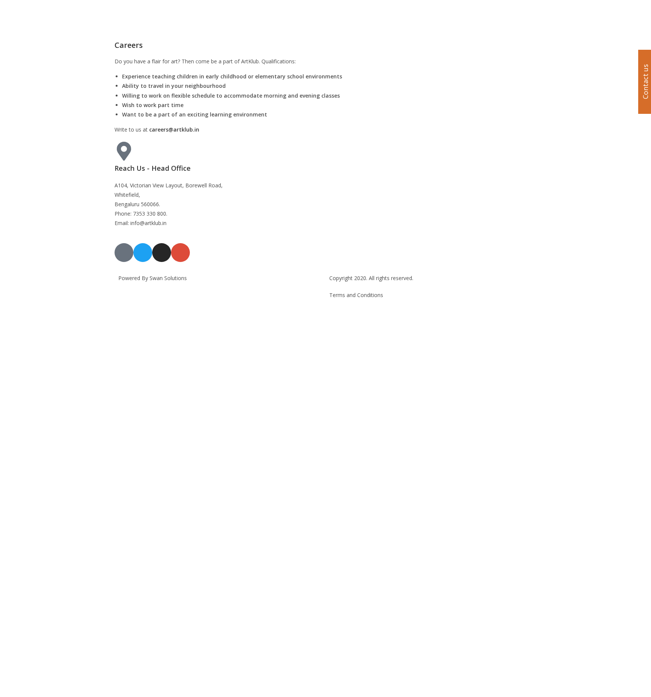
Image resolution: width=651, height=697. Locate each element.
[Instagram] (161, 252)
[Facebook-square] (124, 252)
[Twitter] (142, 252)
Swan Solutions (168, 278)
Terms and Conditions (356, 295)
